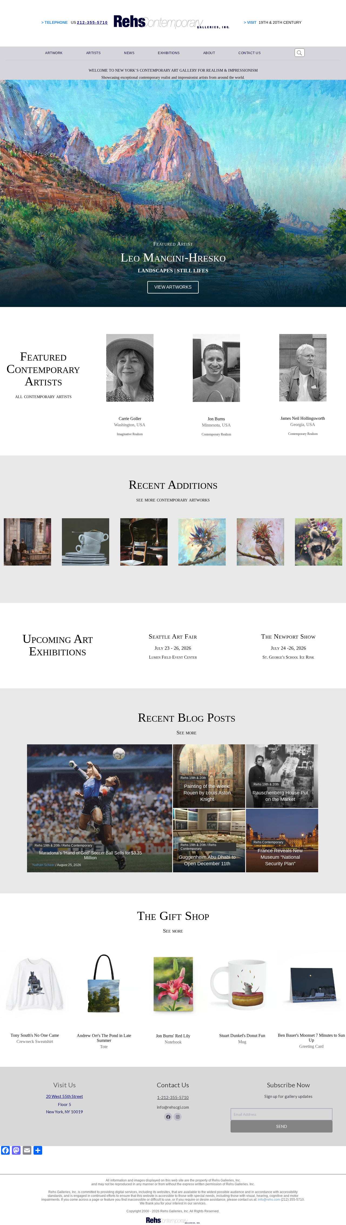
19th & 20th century (280, 22)
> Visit (250, 22)
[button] (168, 1117)
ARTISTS (93, 53)
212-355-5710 (92, 22)
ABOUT (209, 53)
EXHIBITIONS (169, 53)
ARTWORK (54, 53)
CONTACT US (249, 53)
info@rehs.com (269, 1199)
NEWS (129, 53)
